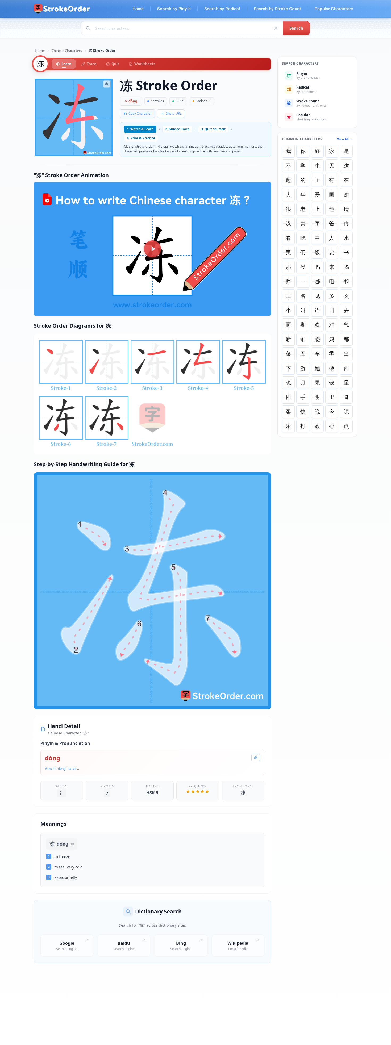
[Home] (62, 9)
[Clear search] (276, 28)
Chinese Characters (67, 50)
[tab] (64, 64)
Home (40, 50)
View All (342, 139)
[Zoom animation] (106, 84)
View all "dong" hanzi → (62, 768)
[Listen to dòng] (255, 758)
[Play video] (152, 248)
